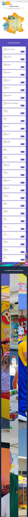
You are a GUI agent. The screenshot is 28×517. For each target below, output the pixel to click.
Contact (27, 1)
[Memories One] (5, 351)
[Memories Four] (5, 506)
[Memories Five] (14, 506)
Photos (23, 51)
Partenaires (20, 1)
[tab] (14, 50)
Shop (23, 1)
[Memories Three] (22, 351)
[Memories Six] (22, 506)
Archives (25, 1)
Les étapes (18, 1)
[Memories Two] (14, 351)
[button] (14, 49)
